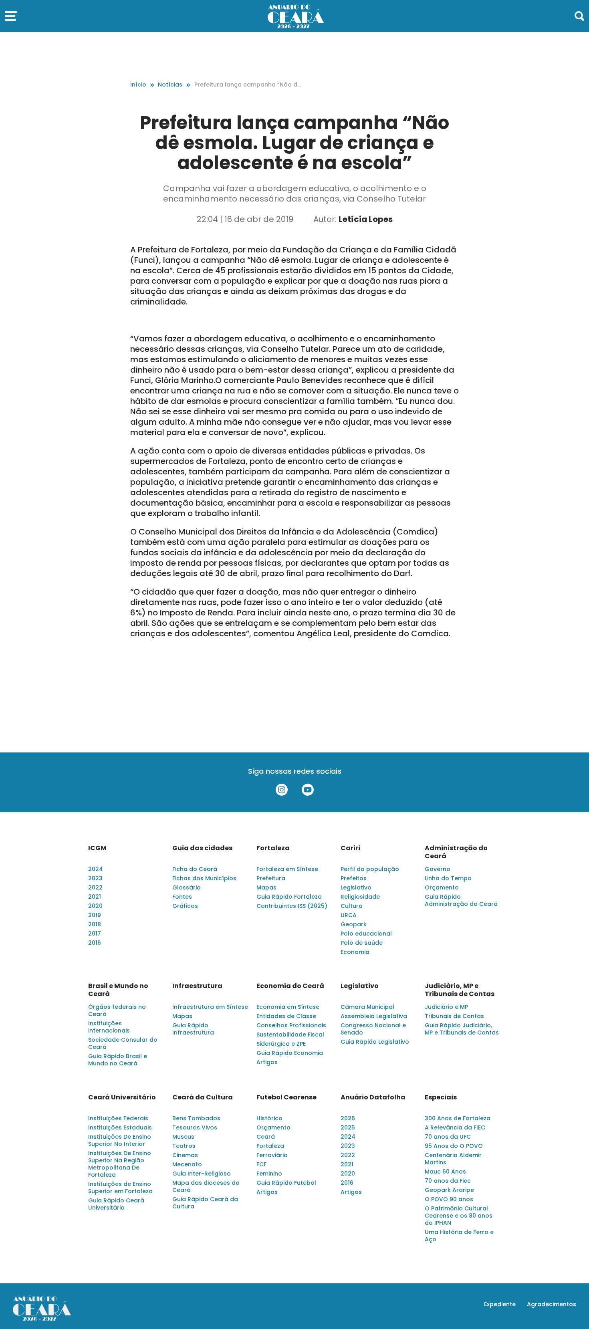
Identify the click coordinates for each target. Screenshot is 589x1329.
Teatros (184, 1146)
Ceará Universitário (122, 1097)
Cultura (352, 906)
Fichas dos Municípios (204, 878)
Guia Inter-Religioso (201, 1173)
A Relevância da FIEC (455, 1127)
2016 (94, 942)
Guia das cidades (202, 848)
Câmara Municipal (367, 1006)
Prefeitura (270, 878)
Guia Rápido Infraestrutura (193, 1029)
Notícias (170, 85)
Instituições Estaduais (120, 1127)
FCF (261, 1164)
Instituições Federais (118, 1118)
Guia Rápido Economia (289, 1053)
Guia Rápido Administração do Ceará (461, 900)
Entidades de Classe (286, 1016)
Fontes (182, 896)
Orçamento (442, 887)
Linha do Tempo (448, 878)
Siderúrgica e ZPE (281, 1043)
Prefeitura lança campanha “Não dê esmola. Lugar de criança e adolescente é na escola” (248, 85)
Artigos (267, 1062)
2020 (95, 906)
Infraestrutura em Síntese (210, 1006)
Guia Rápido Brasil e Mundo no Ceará (117, 1060)
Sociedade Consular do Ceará (122, 1043)
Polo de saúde (362, 942)
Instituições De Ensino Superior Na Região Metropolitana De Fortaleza (119, 1164)
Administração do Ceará (456, 852)
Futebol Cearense (286, 1097)
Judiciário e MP (446, 1006)
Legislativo (356, 887)
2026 (348, 1118)
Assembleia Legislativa (374, 1016)
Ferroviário (272, 1155)
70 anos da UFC (448, 1136)
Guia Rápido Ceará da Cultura (205, 1203)
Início (138, 85)
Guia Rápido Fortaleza (289, 896)
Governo (437, 869)
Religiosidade (360, 896)
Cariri (350, 848)
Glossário (186, 887)
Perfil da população (370, 869)
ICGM (97, 848)
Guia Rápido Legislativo (375, 1041)
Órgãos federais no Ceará (117, 1010)
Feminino (269, 1173)
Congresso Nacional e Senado (373, 1029)
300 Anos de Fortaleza (457, 1118)
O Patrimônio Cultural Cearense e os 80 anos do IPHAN (458, 1215)
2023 (95, 878)
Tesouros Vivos (194, 1127)
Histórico (269, 1118)
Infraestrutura (197, 986)
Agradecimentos (551, 1304)
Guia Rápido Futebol (286, 1182)
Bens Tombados (196, 1118)
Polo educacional (366, 933)
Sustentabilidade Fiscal (290, 1034)
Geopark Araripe (449, 1190)
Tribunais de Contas (454, 1016)
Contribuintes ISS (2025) (291, 906)
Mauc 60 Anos (445, 1171)
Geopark (354, 924)
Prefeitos (354, 878)
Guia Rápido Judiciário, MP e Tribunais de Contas (462, 1029)
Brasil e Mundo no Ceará (118, 990)
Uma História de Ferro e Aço (459, 1235)
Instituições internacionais (109, 1027)
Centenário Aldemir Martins (453, 1159)
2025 (348, 1127)
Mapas (266, 887)
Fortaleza (273, 848)
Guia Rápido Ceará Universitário (116, 1204)
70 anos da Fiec (448, 1180)
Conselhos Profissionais (291, 1025)
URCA (349, 915)
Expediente (500, 1304)
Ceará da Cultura (202, 1097)
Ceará (265, 1136)
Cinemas (185, 1155)
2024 (95, 869)
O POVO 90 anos (449, 1199)
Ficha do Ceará (194, 869)
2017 (94, 933)
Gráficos (185, 906)
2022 (95, 887)
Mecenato (187, 1164)
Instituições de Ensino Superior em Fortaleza (120, 1187)
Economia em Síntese (287, 1006)
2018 (94, 924)
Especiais (441, 1097)
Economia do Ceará (290, 986)
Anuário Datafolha (373, 1097)
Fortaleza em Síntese (287, 869)
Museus (183, 1136)
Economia (355, 952)
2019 (94, 915)
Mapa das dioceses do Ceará (206, 1186)
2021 (94, 896)
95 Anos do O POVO (454, 1146)
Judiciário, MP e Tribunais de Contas (459, 990)
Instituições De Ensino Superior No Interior (119, 1140)
